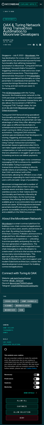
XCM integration (13, 93)
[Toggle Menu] (41, 4)
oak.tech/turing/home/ (20, 278)
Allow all (22, 400)
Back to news (9, 11)
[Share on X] (37, 45)
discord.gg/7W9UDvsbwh (21, 283)
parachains (35, 76)
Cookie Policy (31, 368)
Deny (22, 417)
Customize (22, 406)
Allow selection (22, 412)
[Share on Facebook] (34, 45)
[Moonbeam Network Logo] (10, 4)
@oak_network (16, 280)
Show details (29, 393)
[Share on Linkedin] (40, 45)
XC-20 (9, 108)
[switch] (37, 378)
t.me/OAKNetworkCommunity (24, 286)
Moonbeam (30, 55)
